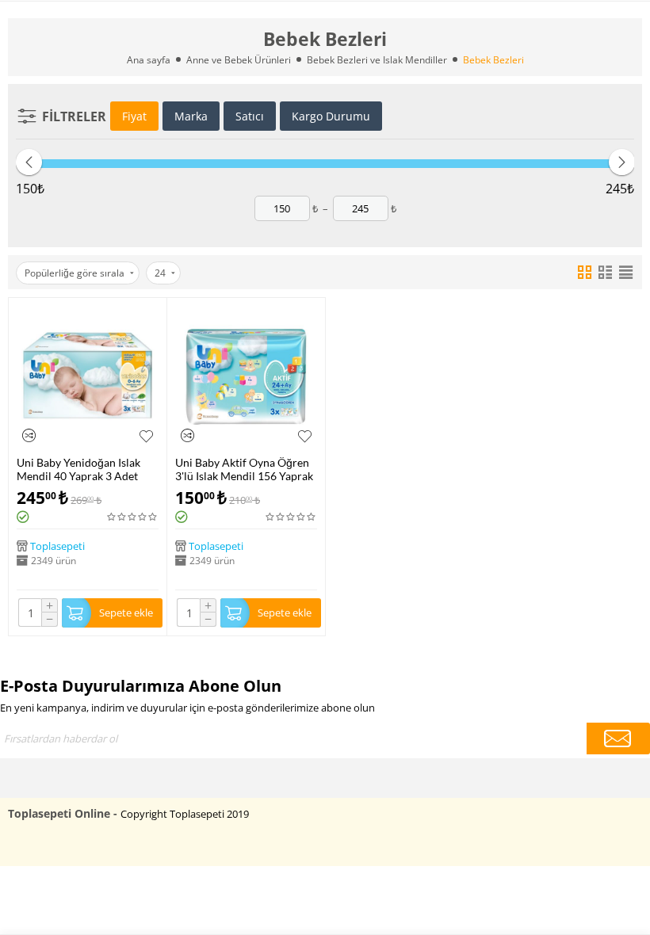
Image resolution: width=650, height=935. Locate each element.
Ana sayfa (148, 60)
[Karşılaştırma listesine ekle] (29, 435)
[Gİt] (618, 738)
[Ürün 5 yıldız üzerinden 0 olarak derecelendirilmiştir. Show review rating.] (133, 517)
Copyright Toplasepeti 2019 (184, 814)
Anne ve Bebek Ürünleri (238, 60)
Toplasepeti (57, 546)
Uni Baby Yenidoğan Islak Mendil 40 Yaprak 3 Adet (78, 469)
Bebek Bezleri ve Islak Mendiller (377, 60)
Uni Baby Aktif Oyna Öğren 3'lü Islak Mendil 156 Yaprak (244, 469)
